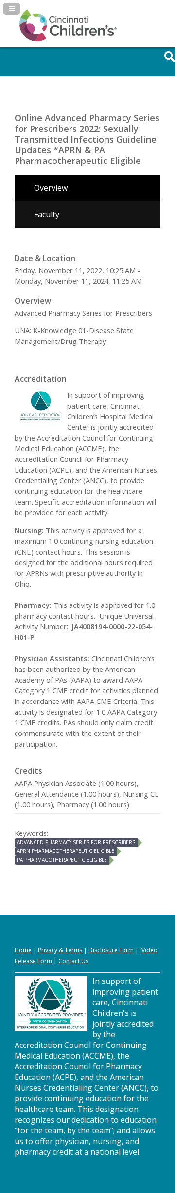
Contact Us (73, 961)
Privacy (47, 950)
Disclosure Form (111, 950)
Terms (73, 950)
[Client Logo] (68, 39)
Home (23, 950)
